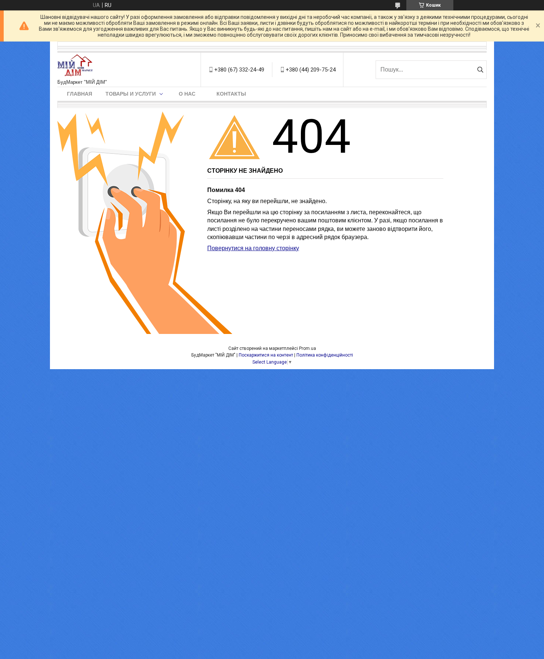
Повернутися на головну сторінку (253, 248)
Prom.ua (307, 348)
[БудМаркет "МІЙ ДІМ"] (76, 65)
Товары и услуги (130, 94)
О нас (187, 94)
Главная (79, 94)
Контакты (231, 94)
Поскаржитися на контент (266, 355)
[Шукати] (480, 69)
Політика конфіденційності (324, 355)
